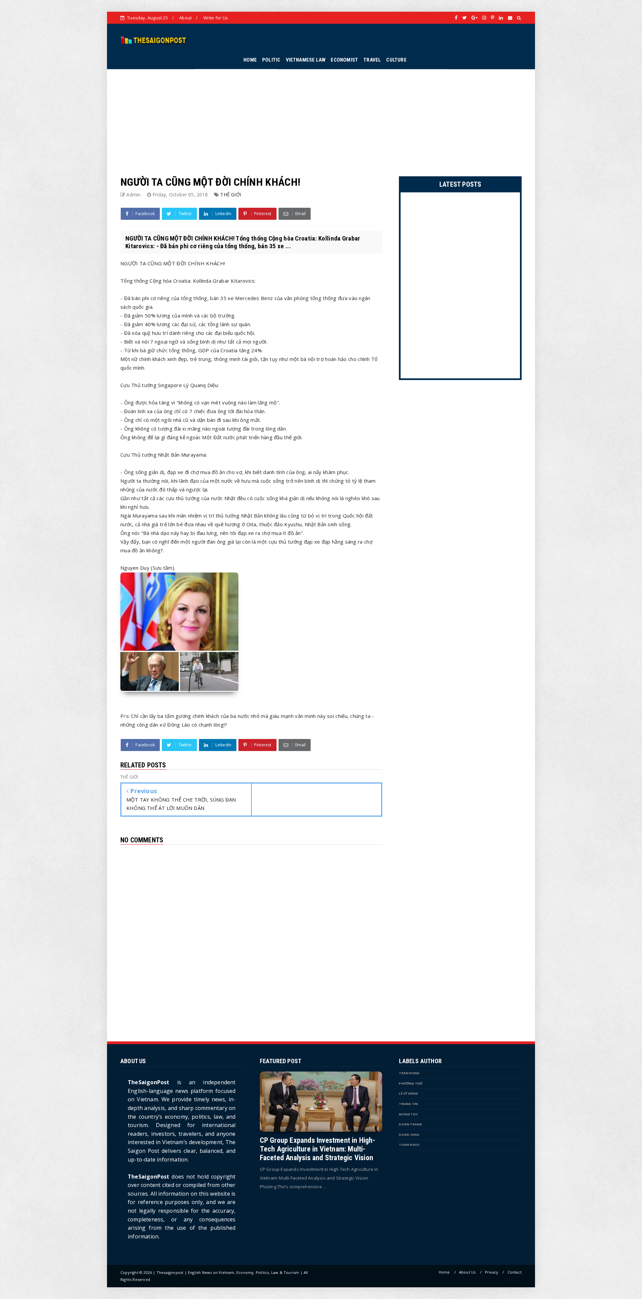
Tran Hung (409, 1073)
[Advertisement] (321, 116)
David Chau (409, 1134)
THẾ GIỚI (230, 194)
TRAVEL (372, 60)
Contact (515, 1272)
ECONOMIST (344, 60)
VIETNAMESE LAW (306, 60)
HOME (250, 60)
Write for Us (215, 18)
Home (444, 1272)
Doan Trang (410, 1124)
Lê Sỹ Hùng (408, 1093)
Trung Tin (408, 1104)
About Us (467, 1272)
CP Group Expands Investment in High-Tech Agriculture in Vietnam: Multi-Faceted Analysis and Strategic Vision (317, 1149)
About (185, 18)
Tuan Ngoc (409, 1144)
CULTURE (396, 60)
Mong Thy (408, 1114)
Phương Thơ (410, 1083)
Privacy (491, 1272)
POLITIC (271, 60)
